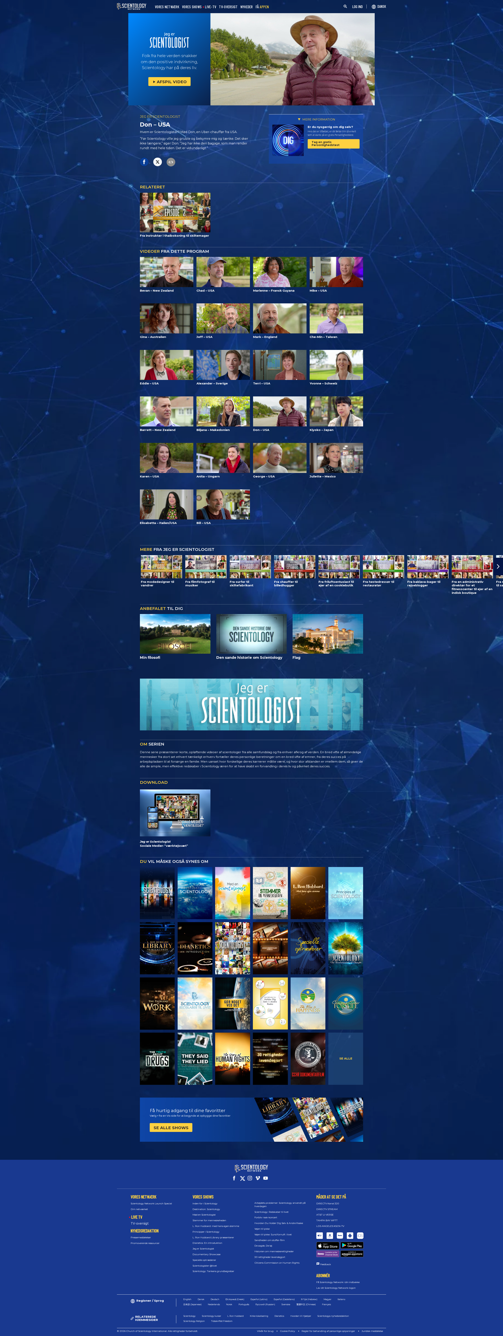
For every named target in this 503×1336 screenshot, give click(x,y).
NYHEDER (246, 7)
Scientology (189, 1316)
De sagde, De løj (263, 1245)
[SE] (345, 893)
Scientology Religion (194, 1321)
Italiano (341, 1299)
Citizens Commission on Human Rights (276, 1262)
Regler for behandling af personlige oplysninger (328, 1331)
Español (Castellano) (284, 1299)
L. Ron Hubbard (235, 1316)
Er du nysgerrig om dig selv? (330, 127)
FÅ (262, 7)
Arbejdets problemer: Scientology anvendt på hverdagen (280, 1204)
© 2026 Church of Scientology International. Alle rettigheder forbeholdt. (157, 1331)
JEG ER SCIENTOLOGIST (160, 117)
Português (244, 1304)
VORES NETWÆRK (167, 7)
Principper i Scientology (206, 1231)
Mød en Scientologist (204, 1214)
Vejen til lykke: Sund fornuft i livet (273, 1234)
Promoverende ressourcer (145, 1243)
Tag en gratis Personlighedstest (326, 143)
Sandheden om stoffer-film (269, 1240)
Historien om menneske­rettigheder (274, 1251)
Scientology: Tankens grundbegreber (213, 1271)
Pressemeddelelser (141, 1237)
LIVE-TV (210, 7)
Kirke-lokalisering (259, 1316)
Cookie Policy (287, 1331)
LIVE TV (136, 1216)
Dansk (201, 1299)
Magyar (327, 1299)
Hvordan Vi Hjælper (300, 1316)
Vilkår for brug (265, 1331)
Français (326, 1304)
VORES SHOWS (192, 7)
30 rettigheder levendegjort (269, 1257)
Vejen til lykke (262, 1228)
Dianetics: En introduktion (207, 1242)
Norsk (229, 1304)
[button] (4, 566)
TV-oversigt (140, 1223)
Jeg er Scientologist (203, 1248)
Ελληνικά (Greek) (235, 1299)
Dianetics (279, 1316)
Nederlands (214, 1304)
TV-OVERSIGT (228, 7)
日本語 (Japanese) (192, 1304)
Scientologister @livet (205, 1265)
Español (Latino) (259, 1299)
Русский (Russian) (265, 1304)
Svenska (285, 1304)
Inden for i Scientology (205, 1203)
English (187, 1299)
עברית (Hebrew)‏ (309, 1299)
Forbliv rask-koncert (265, 1217)
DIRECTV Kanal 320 (327, 1203)
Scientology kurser (211, 1316)
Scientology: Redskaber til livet (271, 1211)
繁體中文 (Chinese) (306, 1304)
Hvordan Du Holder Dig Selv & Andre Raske (278, 1223)
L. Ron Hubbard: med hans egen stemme (216, 1226)
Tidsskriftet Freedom (221, 1321)
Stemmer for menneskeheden (209, 1220)
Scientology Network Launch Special (151, 1203)
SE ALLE (345, 1058)
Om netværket (139, 1209)
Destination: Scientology (206, 1209)
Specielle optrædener (204, 1259)
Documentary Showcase (206, 1254)
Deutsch (215, 1299)
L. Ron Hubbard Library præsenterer (213, 1237)
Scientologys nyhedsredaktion (333, 1316)
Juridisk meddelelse (372, 1331)
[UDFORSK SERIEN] (157, 893)
